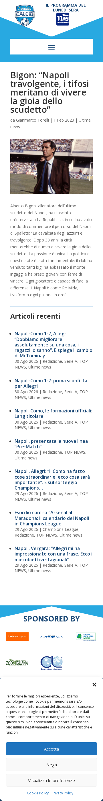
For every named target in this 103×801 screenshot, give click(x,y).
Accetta (51, 749)
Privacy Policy (62, 793)
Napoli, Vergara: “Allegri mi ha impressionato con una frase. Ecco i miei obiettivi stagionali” (53, 553)
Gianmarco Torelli (32, 120)
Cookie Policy (38, 793)
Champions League (60, 529)
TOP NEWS (74, 452)
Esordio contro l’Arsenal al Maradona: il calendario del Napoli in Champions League (52, 518)
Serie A (70, 361)
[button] (94, 684)
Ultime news (39, 367)
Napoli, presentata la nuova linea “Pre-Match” (51, 444)
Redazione (52, 361)
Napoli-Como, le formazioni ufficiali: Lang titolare (53, 413)
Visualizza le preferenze (51, 780)
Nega (51, 764)
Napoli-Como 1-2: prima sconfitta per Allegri (51, 383)
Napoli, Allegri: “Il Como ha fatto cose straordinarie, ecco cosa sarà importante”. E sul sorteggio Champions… (52, 479)
